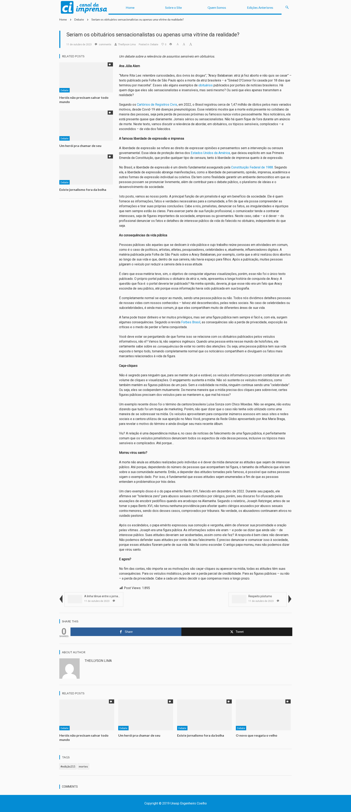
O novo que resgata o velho (256, 735)
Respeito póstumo (260, 596)
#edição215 (68, 766)
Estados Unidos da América (210, 153)
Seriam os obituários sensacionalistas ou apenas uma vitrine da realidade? (137, 19)
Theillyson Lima (127, 44)
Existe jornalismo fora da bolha (82, 189)
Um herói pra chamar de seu (80, 146)
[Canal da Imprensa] (83, 7)
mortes (83, 766)
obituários (205, 85)
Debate (79, 19)
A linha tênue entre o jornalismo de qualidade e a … (116, 596)
